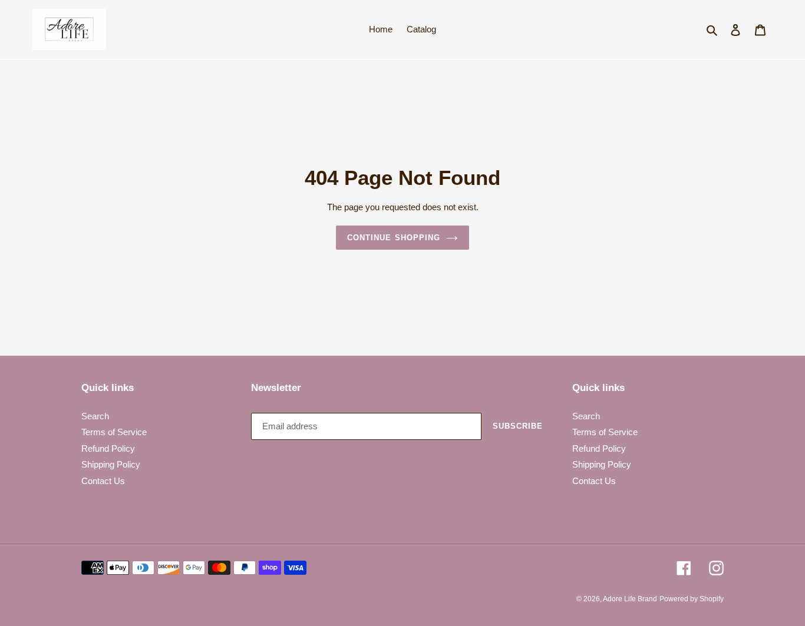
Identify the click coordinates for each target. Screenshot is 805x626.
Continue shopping (393, 237)
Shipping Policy (110, 464)
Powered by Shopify (691, 599)
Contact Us (103, 481)
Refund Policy (108, 448)
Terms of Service (114, 432)
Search (95, 416)
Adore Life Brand (630, 599)
